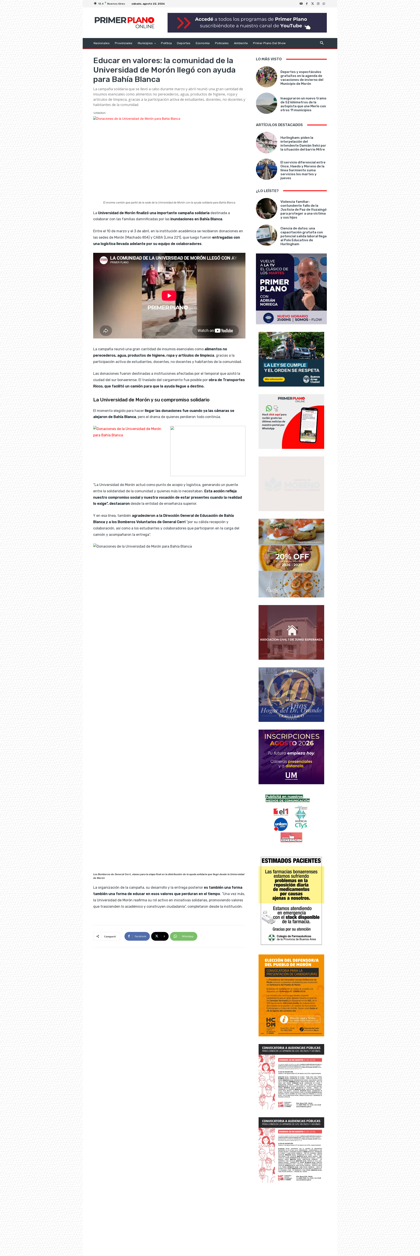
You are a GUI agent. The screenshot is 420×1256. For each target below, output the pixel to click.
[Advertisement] (291, 1219)
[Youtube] (301, 4)
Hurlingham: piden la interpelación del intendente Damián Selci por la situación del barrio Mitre (303, 143)
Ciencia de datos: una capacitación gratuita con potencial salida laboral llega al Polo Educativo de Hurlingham (303, 236)
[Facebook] (307, 4)
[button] (322, 43)
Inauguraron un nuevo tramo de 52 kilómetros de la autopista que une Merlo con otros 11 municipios (303, 104)
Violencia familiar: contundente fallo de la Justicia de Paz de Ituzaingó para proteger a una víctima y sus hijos (303, 209)
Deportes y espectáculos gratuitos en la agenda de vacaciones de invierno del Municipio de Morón (301, 78)
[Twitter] (312, 4)
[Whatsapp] (324, 4)
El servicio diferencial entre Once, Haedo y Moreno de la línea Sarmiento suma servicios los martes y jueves (303, 170)
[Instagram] (318, 4)
